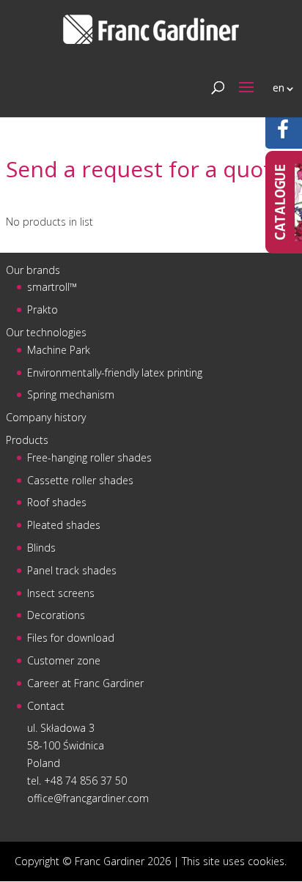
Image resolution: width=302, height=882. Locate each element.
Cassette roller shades (80, 480)
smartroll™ (52, 287)
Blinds (41, 548)
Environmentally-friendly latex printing (114, 372)
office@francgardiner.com (88, 798)
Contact (46, 706)
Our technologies (46, 332)
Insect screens (61, 593)
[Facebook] (283, 133)
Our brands (33, 270)
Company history (46, 417)
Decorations (56, 615)
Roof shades (56, 502)
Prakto (42, 309)
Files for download (70, 638)
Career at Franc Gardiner (85, 683)
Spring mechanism (70, 394)
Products (27, 440)
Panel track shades (72, 570)
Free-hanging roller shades (89, 457)
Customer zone (63, 660)
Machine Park (58, 350)
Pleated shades (63, 525)
